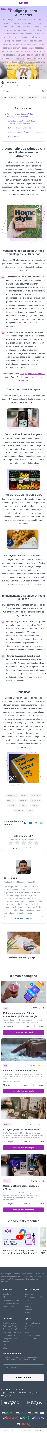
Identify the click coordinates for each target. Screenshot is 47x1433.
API (4, 1297)
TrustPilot (28, 1310)
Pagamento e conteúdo (34, 1297)
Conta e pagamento (10, 1323)
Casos (10, 8)
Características (33, 97)
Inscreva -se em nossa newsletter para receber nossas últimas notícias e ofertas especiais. (21, 1358)
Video (44, 97)
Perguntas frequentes (33, 1323)
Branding (12, 805)
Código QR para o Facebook (32, 374)
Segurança (19, 810)
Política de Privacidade (12, 1326)
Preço (27, 1300)
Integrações (29, 1306)
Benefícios (7, 1294)
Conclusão (14, 137)
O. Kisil (8, 1085)
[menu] (4, 3)
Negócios (34, 805)
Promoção (10, 800)
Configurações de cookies (10, 1340)
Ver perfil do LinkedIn (24, 918)
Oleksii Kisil (9, 82)
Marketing (23, 800)
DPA (5, 1348)
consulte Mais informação (23, 1032)
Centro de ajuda (31, 1339)
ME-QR (3, 8)
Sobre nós (29, 1294)
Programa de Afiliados (11, 1300)
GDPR (5, 1345)
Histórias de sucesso (33, 1335)
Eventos (23, 805)
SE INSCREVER (23, 1377)
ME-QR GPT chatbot (11, 1303)
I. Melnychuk (10, 1026)
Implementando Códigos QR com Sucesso (26, 132)
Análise (23, 795)
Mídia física (36, 800)
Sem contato (36, 795)
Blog (26, 1329)
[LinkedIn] (15, 82)
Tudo (4, 97)
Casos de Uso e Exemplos (20, 128)
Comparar (29, 1303)
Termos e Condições (11, 1329)
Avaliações (29, 1313)
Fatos (30, 810)
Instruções (12, 97)
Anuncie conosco (10, 1306)
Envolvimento (11, 795)
